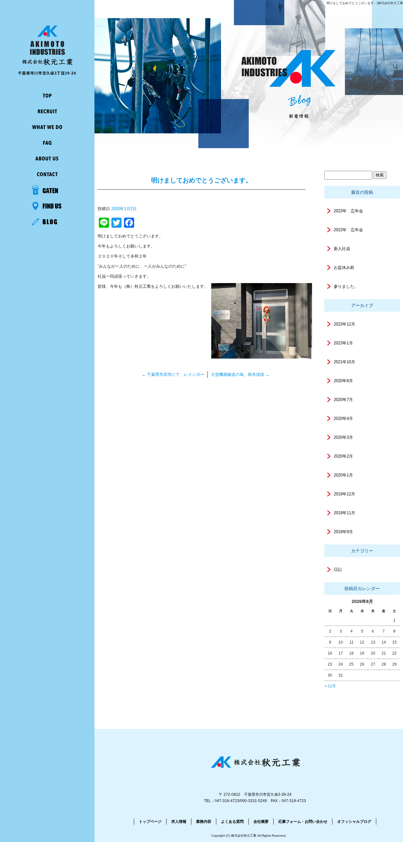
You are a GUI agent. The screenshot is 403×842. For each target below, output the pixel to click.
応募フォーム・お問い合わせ (47, 174)
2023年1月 (343, 343)
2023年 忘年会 (348, 211)
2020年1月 (343, 475)
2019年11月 (344, 512)
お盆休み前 (344, 267)
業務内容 (47, 127)
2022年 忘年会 (348, 229)
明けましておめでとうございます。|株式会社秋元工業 (364, 3)
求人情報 (47, 112)
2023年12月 (344, 324)
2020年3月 (343, 437)
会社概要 (47, 159)
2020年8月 (343, 380)
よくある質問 (47, 143)
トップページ (47, 96)
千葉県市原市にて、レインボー (173, 374)
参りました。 (346, 286)
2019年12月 (344, 494)
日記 (338, 569)
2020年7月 (343, 399)
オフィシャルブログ (354, 821)
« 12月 (330, 686)
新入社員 (342, 248)
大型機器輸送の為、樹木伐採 (240, 374)
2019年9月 (343, 531)
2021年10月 (344, 362)
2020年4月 (343, 418)
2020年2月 (343, 456)
